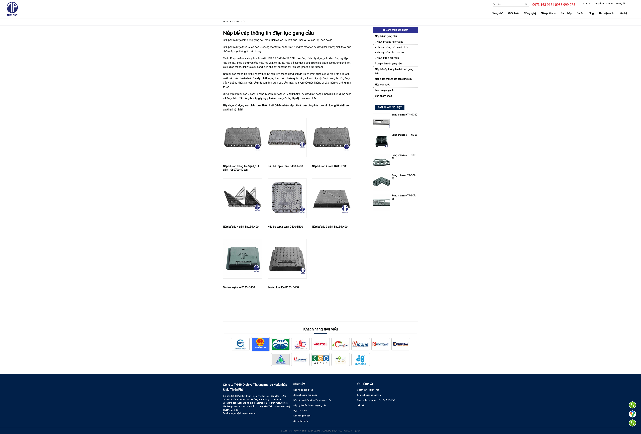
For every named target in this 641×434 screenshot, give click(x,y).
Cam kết (610, 3)
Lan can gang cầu (384, 90)
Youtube (586, 3)
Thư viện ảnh (606, 13)
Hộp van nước (382, 84)
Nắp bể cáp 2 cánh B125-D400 (330, 226)
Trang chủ (497, 13)
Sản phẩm (547, 13)
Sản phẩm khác (383, 96)
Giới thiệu (513, 13)
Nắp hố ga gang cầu (386, 36)
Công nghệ (530, 13)
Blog (591, 13)
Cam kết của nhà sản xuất (369, 395)
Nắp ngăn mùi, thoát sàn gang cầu (393, 79)
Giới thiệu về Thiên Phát (368, 390)
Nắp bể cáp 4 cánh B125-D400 (241, 226)
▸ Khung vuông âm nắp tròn (390, 52)
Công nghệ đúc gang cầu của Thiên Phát (376, 400)
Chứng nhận (598, 3)
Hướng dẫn (621, 3)
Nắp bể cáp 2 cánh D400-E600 (285, 226)
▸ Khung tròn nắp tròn (387, 57)
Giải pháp (566, 13)
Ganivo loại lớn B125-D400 (283, 287)
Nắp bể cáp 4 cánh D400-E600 (329, 166)
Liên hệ (622, 13)
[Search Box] (526, 4)
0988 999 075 (565, 5)
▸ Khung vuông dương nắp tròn (391, 47)
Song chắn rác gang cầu (388, 63)
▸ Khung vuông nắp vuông (389, 41)
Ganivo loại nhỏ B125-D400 (239, 287)
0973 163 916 (542, 5)
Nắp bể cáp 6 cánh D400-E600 (285, 166)
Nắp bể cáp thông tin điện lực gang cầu (394, 71)
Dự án (580, 13)
